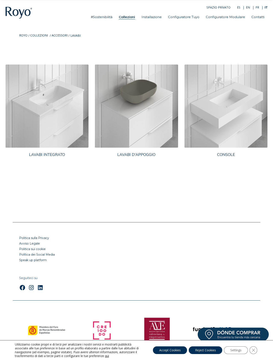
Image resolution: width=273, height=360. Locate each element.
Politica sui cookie (32, 249)
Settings (235, 350)
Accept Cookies (170, 350)
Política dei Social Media (37, 254)
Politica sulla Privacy (34, 238)
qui (107, 356)
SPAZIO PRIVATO (218, 7)
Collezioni (39, 35)
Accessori (60, 35)
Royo (23, 35)
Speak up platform (33, 260)
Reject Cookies (205, 350)
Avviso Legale (29, 243)
